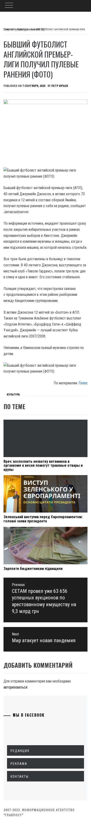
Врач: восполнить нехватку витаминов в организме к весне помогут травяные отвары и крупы (43, 465)
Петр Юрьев (59, 86)
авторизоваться (15, 687)
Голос (83, 383)
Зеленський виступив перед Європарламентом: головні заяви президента (43, 519)
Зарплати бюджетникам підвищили (33, 568)
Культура (13, 394)
